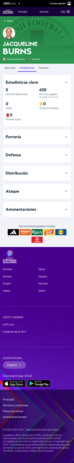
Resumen (10, 67)
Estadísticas (27, 67)
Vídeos (6, 290)
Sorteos (7, 276)
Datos (41, 269)
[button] (65, 11)
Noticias (42, 283)
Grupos (7, 283)
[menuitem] (26, 11)
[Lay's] (49, 232)
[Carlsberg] (37, 232)
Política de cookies (13, 411)
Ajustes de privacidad (14, 416)
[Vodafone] (37, 240)
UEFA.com (8, 324)
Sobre (41, 290)
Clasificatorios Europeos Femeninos (8, 11)
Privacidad (8, 399)
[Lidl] (60, 232)
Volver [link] (10, 20)
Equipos (42, 276)
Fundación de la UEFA (14, 331)
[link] (22, 11)
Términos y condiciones (15, 405)
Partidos (44, 67)
